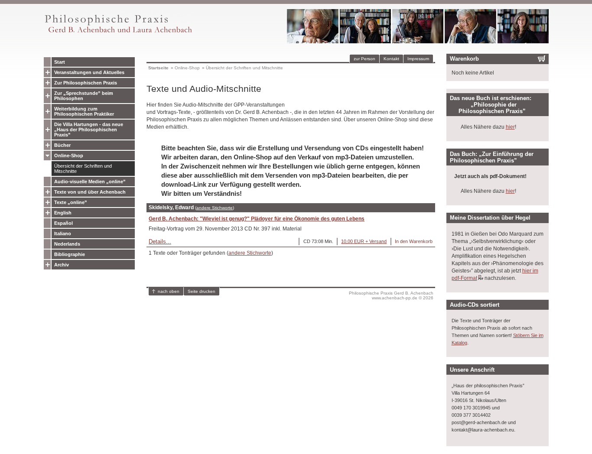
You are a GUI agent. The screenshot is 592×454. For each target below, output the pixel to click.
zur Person (364, 58)
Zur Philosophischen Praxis (85, 82)
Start (59, 62)
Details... (160, 241)
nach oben (168, 291)
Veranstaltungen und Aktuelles (89, 72)
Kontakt (391, 58)
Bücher (62, 145)
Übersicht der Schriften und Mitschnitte (83, 168)
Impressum (418, 58)
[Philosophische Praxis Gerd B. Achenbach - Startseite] (118, 32)
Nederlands (67, 243)
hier (510, 127)
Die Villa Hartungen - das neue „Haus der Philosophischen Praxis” (88, 129)
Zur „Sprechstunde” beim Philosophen (83, 96)
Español (63, 223)
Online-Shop (68, 155)
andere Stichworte (214, 207)
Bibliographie (69, 254)
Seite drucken (201, 291)
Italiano (62, 233)
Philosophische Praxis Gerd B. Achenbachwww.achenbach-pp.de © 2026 (391, 295)
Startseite (158, 67)
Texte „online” (70, 202)
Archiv (61, 264)
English (63, 212)
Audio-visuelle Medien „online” (90, 181)
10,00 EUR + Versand (364, 241)
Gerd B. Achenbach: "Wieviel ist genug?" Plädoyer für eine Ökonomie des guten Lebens (256, 219)
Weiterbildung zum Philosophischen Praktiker (84, 111)
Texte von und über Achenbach (90, 192)
